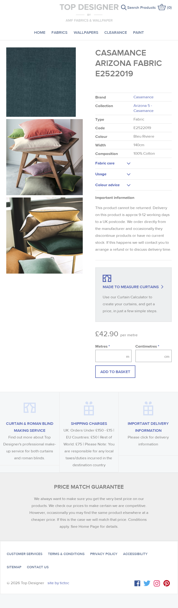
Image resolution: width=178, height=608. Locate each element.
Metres (102, 346)
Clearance (115, 32)
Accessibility (135, 554)
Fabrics (59, 32)
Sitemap (14, 567)
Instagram (157, 583)
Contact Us (38, 567)
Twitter (146, 583)
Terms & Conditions (66, 554)
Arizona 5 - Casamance (144, 108)
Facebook (137, 583)
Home (39, 32)
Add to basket (115, 371)
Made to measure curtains (131, 286)
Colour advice (107, 184)
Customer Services (24, 554)
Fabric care (104, 163)
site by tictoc (58, 582)
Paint (138, 32)
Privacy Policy (104, 554)
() (169, 7)
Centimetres (147, 346)
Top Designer (89, 12)
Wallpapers (86, 32)
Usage (100, 174)
